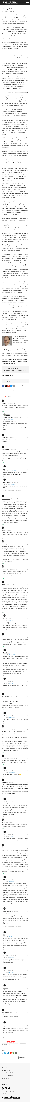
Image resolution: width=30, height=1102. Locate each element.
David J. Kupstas (6, 498)
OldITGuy (4, 584)
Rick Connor (5, 848)
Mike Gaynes (5, 437)
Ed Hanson (4, 403)
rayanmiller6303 (6, 449)
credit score (22, 245)
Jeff (4, 468)
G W (3, 544)
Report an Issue (6, 1081)
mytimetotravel (5, 569)
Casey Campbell (7, 482)
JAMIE (3, 530)
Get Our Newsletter (7, 1070)
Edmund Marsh (5, 1012)
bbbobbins (4, 729)
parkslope (4, 782)
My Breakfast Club (9, 370)
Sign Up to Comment (7, 1075)
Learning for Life (21, 370)
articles (25, 355)
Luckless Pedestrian (7, 637)
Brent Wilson (6, 652)
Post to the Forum (6, 1078)
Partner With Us (10, 1093)
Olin (4, 934)
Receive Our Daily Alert (8, 1073)
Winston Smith (5, 696)
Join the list (12, 363)
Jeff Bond (4, 822)
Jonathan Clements (8, 417)
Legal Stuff (4, 1093)
